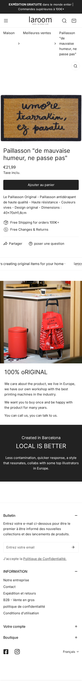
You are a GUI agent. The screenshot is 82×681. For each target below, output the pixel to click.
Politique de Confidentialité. (44, 559)
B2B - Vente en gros (19, 600)
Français (69, 651)
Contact (9, 587)
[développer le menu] (6, 20)
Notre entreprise (16, 580)
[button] (74, 20)
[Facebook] (6, 652)
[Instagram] (17, 652)
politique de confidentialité (24, 606)
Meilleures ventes (37, 33)
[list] (41, 100)
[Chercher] (64, 20)
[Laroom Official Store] (40, 20)
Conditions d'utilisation (21, 613)
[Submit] (73, 547)
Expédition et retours (19, 593)
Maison (9, 33)
